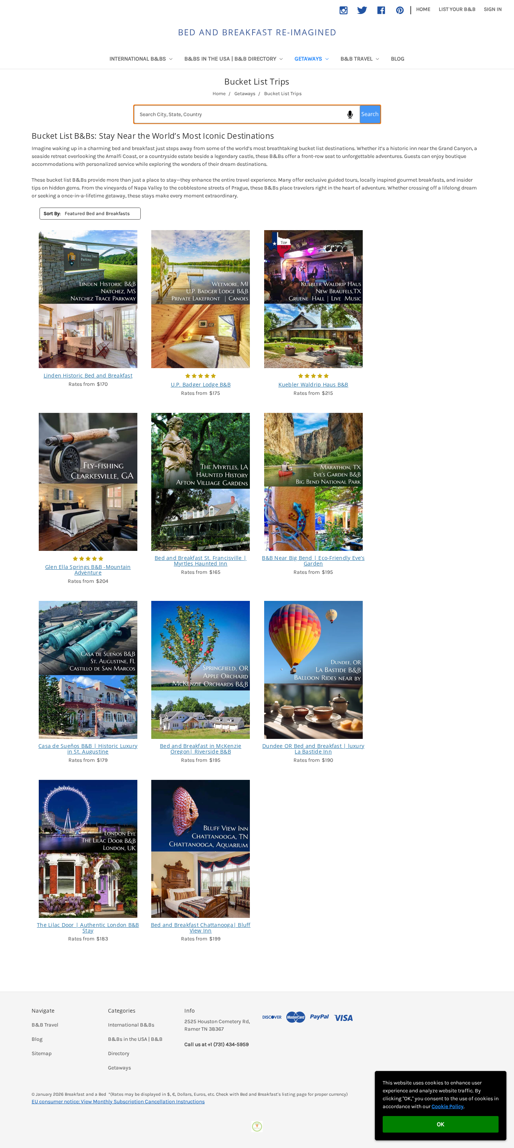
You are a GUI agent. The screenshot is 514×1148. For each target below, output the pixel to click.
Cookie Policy (448, 1106)
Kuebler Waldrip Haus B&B (313, 384)
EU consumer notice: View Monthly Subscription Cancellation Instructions (118, 1101)
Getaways (309, 58)
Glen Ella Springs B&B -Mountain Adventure (88, 570)
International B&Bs (138, 58)
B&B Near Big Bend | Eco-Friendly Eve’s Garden (313, 561)
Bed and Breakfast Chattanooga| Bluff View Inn (201, 928)
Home (423, 9)
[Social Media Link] (343, 10)
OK (440, 1124)
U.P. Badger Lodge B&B (201, 384)
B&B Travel (357, 58)
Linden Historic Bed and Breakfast (88, 375)
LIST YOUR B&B (457, 9)
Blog (398, 58)
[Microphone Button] (350, 115)
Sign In (493, 9)
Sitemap (42, 1053)
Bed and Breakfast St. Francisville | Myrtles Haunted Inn (200, 561)
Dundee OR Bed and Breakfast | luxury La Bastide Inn (313, 749)
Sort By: (52, 213)
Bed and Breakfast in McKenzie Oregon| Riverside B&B (200, 749)
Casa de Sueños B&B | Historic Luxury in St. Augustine (87, 749)
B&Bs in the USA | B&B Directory (231, 58)
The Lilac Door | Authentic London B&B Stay (88, 928)
